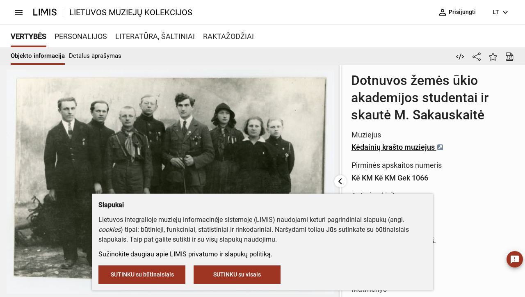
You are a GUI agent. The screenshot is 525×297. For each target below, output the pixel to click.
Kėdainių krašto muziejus (394, 147)
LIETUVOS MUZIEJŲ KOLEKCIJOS (130, 12)
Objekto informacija (38, 55)
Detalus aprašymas (95, 55)
